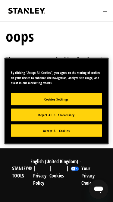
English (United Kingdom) (54, 161)
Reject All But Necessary (56, 114)
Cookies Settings (56, 99)
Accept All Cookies (56, 130)
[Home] (27, 10)
